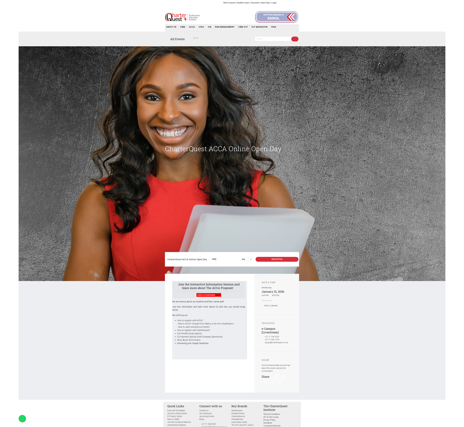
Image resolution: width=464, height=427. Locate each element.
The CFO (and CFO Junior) (242, 425)
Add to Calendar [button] (271, 305)
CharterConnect (238, 413)
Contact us (204, 410)
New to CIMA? (173, 419)
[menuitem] (171, 27)
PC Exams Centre (174, 416)
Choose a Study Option (177, 413)
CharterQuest (237, 410)
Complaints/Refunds (272, 426)
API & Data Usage (271, 417)
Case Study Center (239, 422)
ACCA (195, 38)
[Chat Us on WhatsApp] (22, 418)
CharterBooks (237, 419)
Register (277, 259)
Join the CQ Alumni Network (179, 422)
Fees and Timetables (176, 410)
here (217, 294)
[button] (281, 27)
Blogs (201, 419)
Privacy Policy (269, 420)
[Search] (294, 39)
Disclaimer (267, 423)
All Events (177, 39)
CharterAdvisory (238, 416)
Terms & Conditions (271, 414)
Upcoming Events (206, 416)
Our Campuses (205, 413)
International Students (176, 425)
